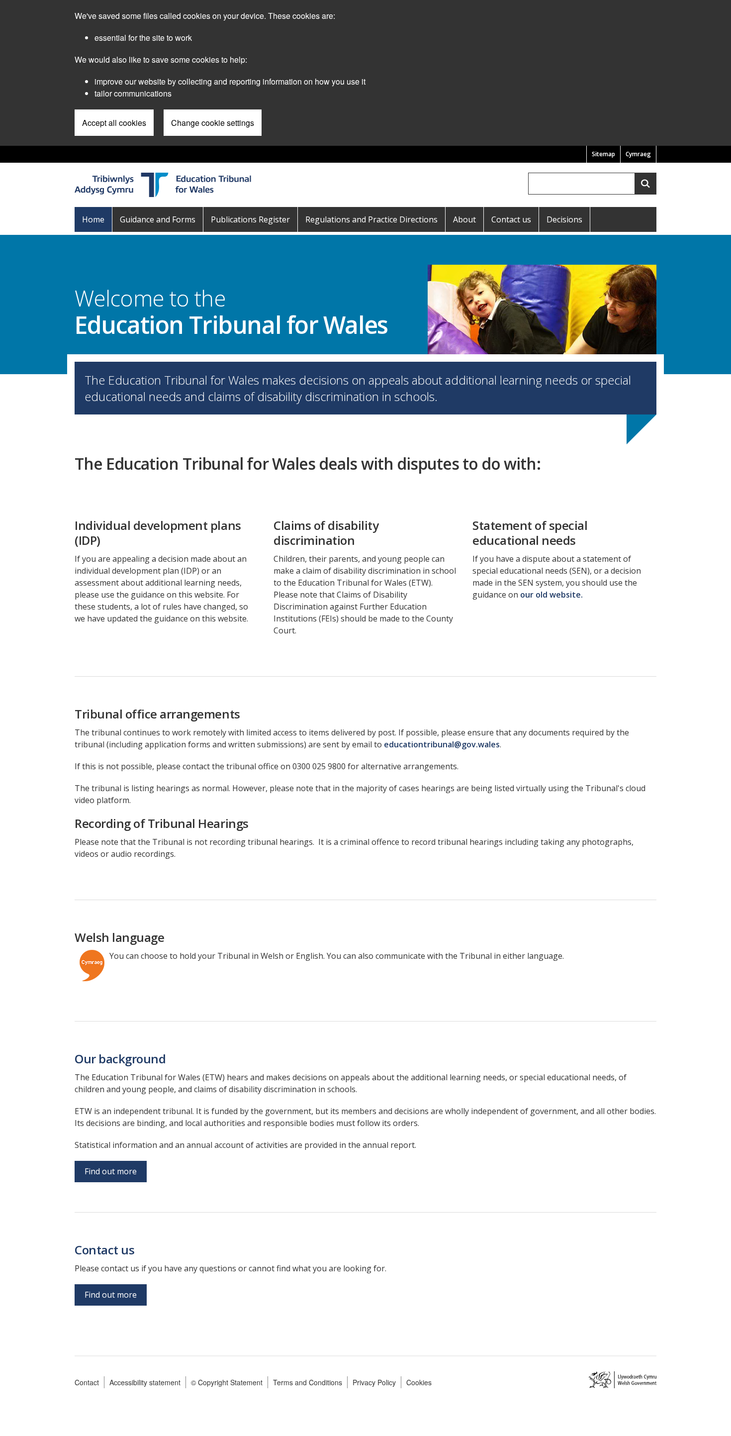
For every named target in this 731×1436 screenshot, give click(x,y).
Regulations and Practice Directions (371, 219)
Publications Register (250, 219)
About (464, 219)
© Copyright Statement (227, 1382)
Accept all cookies (114, 122)
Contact (87, 1382)
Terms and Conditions (307, 1382)
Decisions (564, 219)
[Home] (164, 184)
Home (93, 219)
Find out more (111, 1171)
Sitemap (603, 154)
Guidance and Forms (157, 219)
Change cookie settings (212, 122)
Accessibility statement (145, 1382)
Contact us (511, 219)
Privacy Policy (374, 1382)
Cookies (419, 1382)
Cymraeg (638, 154)
